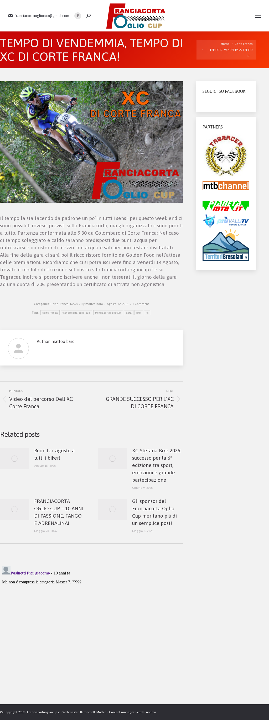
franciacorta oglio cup (76, 312)
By (92, 304)
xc (147, 312)
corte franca (50, 312)
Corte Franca (59, 304)
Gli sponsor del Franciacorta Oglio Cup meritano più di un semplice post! (154, 512)
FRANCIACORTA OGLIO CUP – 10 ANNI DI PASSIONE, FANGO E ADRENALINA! (59, 512)
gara (129, 312)
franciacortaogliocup (108, 312)
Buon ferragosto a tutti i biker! (54, 454)
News (73, 304)
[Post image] (14, 458)
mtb (138, 312)
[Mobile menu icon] (258, 16)
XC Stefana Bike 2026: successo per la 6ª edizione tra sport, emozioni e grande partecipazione (156, 465)
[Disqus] (91, 629)
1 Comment (140, 304)
